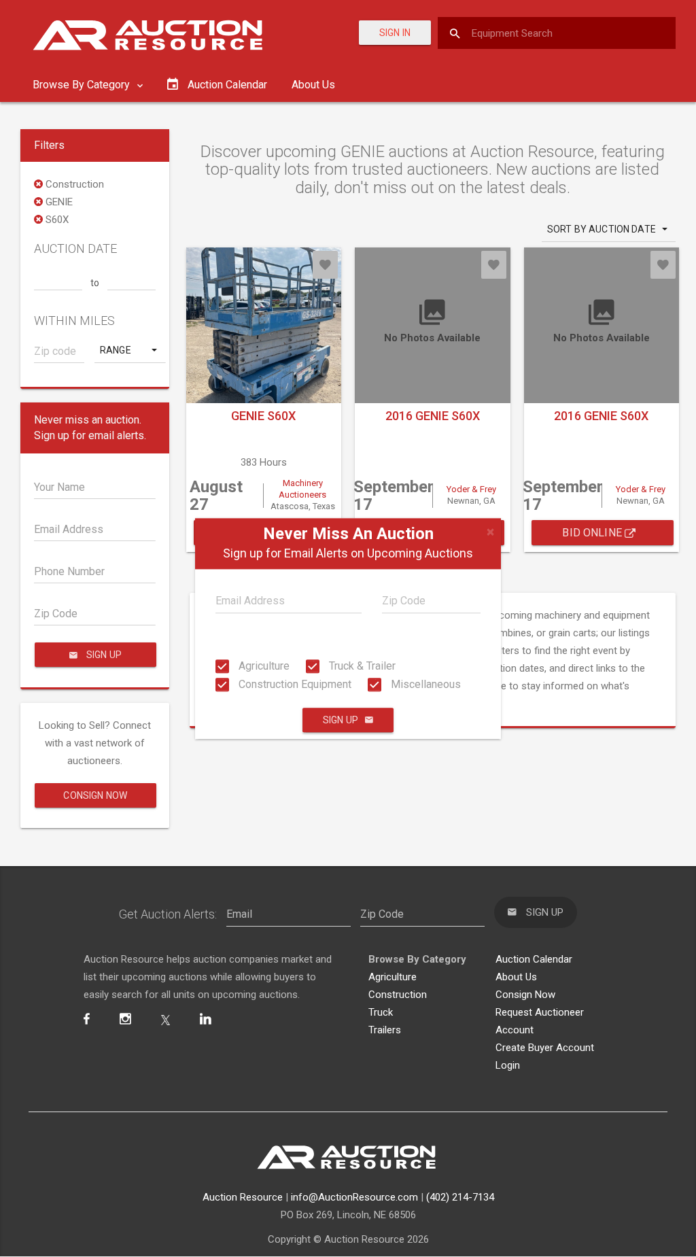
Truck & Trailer (361, 665)
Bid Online (593, 532)
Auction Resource (243, 1197)
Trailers (384, 1030)
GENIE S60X (263, 416)
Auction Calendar (533, 959)
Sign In (395, 32)
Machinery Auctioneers (302, 489)
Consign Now (95, 795)
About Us (313, 84)
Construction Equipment (293, 684)
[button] (129, 350)
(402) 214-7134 (460, 1197)
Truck (380, 1012)
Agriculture (263, 665)
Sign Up (340, 719)
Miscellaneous (424, 684)
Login (507, 1065)
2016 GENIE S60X (432, 416)
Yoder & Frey (471, 489)
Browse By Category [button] (83, 84)
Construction (397, 994)
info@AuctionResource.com (354, 1197)
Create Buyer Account (544, 1047)
